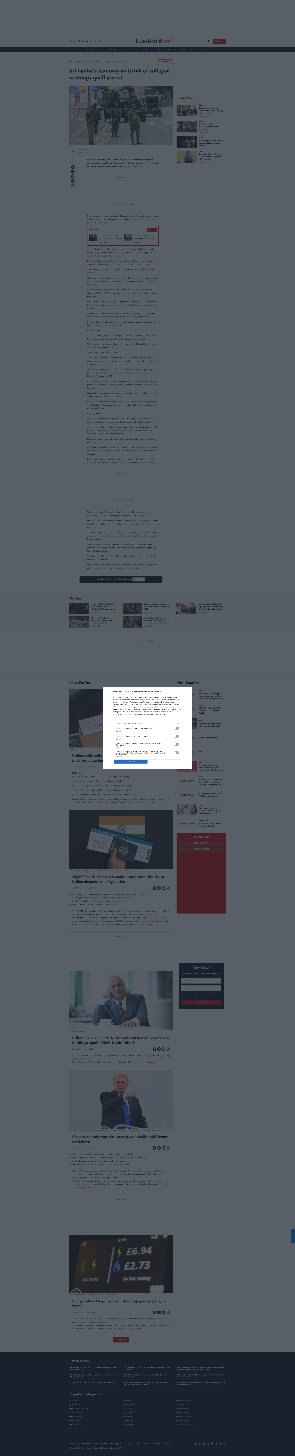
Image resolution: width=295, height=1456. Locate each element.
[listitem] (147, 723)
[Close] (187, 692)
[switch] (176, 728)
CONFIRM (131, 761)
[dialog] (147, 728)
